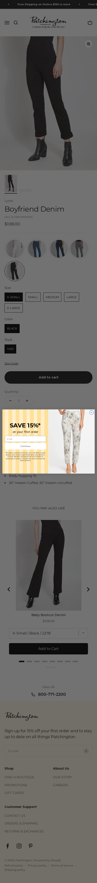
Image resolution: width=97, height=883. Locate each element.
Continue (25, 446)
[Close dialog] (92, 412)
